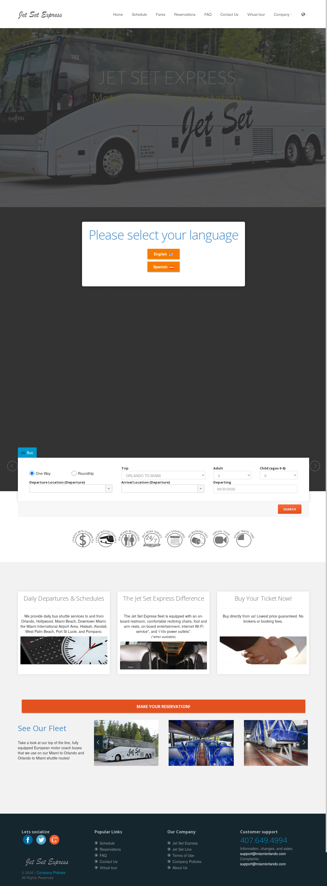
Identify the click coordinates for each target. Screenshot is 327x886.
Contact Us (229, 14)
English (161, 253)
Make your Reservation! (163, 706)
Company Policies (51, 872)
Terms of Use (183, 855)
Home (118, 14)
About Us (179, 867)
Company (281, 14)
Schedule (139, 14)
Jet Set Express (185, 843)
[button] (108, 489)
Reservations (184, 14)
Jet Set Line (182, 849)
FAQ (208, 14)
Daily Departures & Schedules (64, 598)
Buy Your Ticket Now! (263, 598)
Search (289, 509)
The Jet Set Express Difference (163, 598)
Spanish (161, 266)
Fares (160, 14)
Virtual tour (256, 14)
